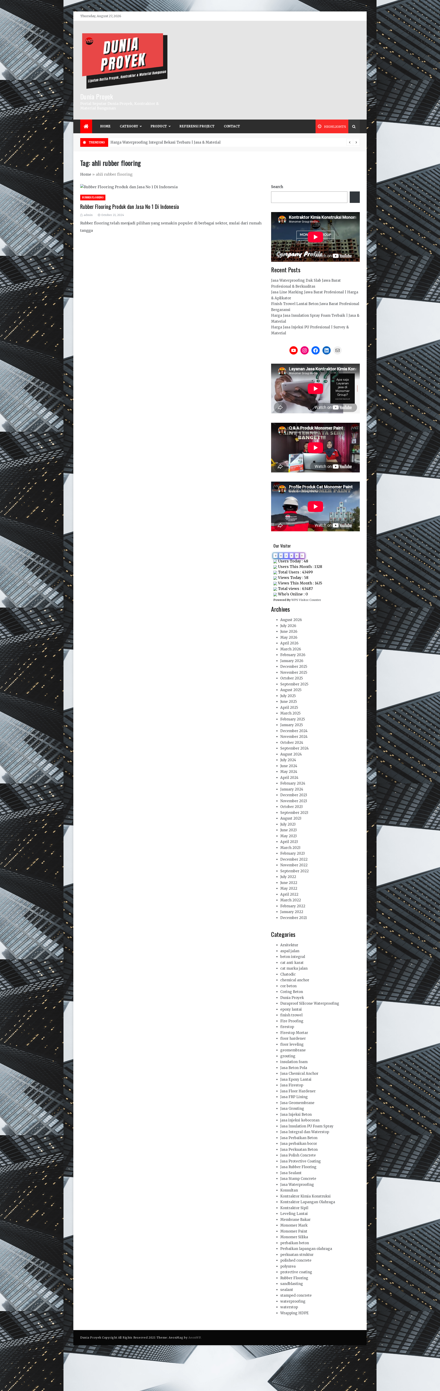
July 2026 (288, 626)
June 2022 (288, 883)
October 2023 (291, 807)
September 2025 (294, 684)
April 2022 (289, 894)
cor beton (288, 986)
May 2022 (288, 888)
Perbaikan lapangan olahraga (306, 1248)
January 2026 (291, 661)
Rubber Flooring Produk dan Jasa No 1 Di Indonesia (129, 206)
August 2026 (291, 620)
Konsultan (289, 1190)
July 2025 (288, 696)
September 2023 (294, 812)
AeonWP (194, 1337)
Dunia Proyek (96, 96)
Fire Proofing (291, 1021)
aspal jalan (289, 951)
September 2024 (294, 748)
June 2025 (288, 701)
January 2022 (291, 912)
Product (159, 126)
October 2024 (291, 742)
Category (129, 126)
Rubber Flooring (93, 197)
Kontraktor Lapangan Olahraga (307, 1202)
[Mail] (337, 350)
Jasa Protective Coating (300, 1161)
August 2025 (291, 690)
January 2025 (291, 725)
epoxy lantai (291, 1009)
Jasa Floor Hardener (298, 1091)
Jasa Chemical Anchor (299, 1073)
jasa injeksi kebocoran (299, 1120)
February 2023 (292, 853)
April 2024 (289, 777)
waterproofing (292, 1301)
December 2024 (294, 731)
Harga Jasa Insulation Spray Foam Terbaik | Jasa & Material (162, 142)
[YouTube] (293, 350)
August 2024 (291, 754)
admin (88, 215)
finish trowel (291, 1015)
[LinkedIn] (326, 350)
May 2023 (288, 836)
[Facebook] (315, 350)
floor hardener (293, 1038)
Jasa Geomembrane (297, 1103)
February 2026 (292, 655)
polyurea (288, 1266)
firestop (287, 1027)
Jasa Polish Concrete (298, 1155)
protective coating (296, 1272)
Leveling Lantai (294, 1213)
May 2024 (288, 771)
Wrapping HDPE (294, 1313)
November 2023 (293, 801)
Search (277, 187)
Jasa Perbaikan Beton (298, 1138)
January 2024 (291, 789)
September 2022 (294, 871)
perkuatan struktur (297, 1254)
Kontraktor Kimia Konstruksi (305, 1196)
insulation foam (294, 1062)
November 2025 (293, 672)
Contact (232, 126)
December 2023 (293, 795)
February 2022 (292, 906)
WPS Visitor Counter (306, 600)
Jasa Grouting (292, 1108)
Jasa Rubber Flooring (298, 1167)
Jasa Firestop (291, 1085)
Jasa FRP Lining (294, 1097)
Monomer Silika (294, 1237)
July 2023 (288, 824)
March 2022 (290, 900)
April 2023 (289, 842)
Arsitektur (289, 945)
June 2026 (288, 631)
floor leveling (292, 1044)
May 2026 (288, 637)
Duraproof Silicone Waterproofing (309, 1003)
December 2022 (294, 859)
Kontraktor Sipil (294, 1208)
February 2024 (292, 783)
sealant (286, 1289)
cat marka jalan (294, 968)
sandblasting (291, 1284)
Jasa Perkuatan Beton (299, 1149)
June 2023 (288, 830)
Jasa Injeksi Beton (296, 1114)
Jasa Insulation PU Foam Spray (306, 1126)
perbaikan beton (294, 1243)
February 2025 (292, 719)
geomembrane (293, 1050)
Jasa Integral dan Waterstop (304, 1132)
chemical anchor (294, 980)
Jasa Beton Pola (293, 1068)
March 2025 (290, 713)
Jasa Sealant (291, 1173)
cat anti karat (292, 962)
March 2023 (290, 848)
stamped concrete (296, 1295)
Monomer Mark (294, 1225)
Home (105, 126)
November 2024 (294, 736)
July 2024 (288, 760)
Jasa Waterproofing (297, 1184)
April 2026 (289, 643)
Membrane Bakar (295, 1219)
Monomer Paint (293, 1231)
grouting (287, 1056)
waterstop (289, 1307)
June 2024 (288, 766)
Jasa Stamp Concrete (298, 1178)
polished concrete (295, 1260)
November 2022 (294, 865)
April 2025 (289, 707)
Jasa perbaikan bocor (298, 1143)
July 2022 (288, 877)
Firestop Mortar (294, 1033)
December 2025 (293, 666)
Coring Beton (291, 992)
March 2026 (290, 649)
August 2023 (290, 818)
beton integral (292, 957)
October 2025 (291, 678)
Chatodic (288, 974)
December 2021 (293, 918)
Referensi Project (197, 126)
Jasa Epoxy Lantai (295, 1079)
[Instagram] (304, 350)
